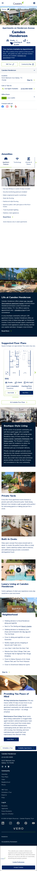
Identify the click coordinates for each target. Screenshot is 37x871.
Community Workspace (22, 439)
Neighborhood (10, 614)
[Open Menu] (3, 3)
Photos (4, 785)
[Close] (35, 848)
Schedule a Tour (7, 792)
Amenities (7, 154)
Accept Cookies (18, 867)
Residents (4, 806)
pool (16, 432)
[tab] (6, 162)
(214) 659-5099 (7, 757)
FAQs (3, 798)
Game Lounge (8, 441)
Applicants (5, 808)
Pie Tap (25, 632)
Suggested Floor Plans (14, 343)
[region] (18, 858)
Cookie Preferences (18, 862)
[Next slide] (33, 177)
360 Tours (5, 790)
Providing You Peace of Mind (16, 695)
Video (3, 779)
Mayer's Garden (26, 626)
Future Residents (7, 811)
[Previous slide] (2, 177)
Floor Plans (5, 777)
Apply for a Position (7, 814)
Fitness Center (9, 439)
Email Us (4, 795)
